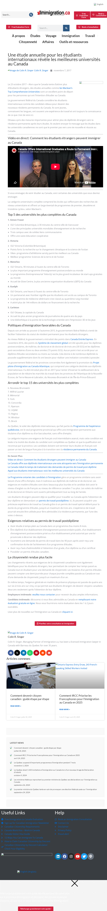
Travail (90, 36)
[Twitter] (84, 856)
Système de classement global (53, 342)
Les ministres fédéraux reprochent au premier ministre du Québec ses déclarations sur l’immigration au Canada (55, 780)
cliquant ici (67, 611)
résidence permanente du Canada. (80, 449)
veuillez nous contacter (43, 594)
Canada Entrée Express (81, 339)
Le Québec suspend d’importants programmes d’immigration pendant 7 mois (45, 762)
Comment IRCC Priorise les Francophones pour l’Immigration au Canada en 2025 (79, 699)
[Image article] (11, 748)
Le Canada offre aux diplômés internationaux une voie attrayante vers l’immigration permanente (55, 463)
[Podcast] (90, 856)
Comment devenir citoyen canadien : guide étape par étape (29, 697)
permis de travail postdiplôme (54, 500)
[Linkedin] (58, 856)
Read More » (15, 706)
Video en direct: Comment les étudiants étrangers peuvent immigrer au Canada (47, 459)
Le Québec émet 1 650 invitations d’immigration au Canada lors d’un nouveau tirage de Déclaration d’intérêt (54, 771)
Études (35, 36)
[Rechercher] (66, 28)
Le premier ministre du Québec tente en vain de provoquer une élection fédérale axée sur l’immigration (55, 789)
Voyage (51, 36)
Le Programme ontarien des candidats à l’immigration (34, 477)
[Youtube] (77, 856)
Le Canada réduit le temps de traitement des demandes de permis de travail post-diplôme (52, 467)
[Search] (31, 15)
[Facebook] (64, 856)
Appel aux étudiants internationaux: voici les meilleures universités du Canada (46, 470)
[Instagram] (71, 856)
